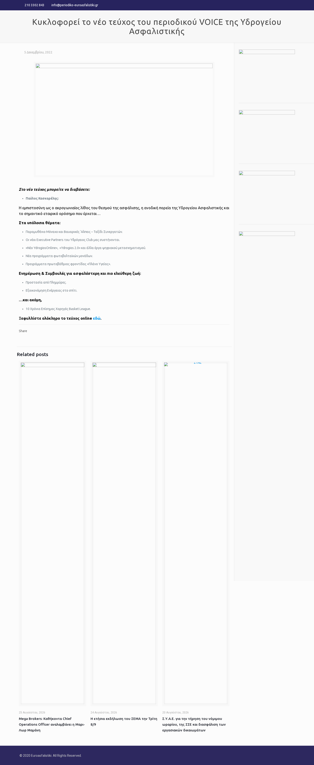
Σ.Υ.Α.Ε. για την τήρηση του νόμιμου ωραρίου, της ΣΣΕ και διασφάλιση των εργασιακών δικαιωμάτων (194, 724)
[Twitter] (285, 5)
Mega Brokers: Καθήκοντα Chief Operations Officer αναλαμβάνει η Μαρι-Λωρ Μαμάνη (52, 724)
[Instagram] (292, 5)
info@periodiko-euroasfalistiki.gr (74, 5)
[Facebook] (279, 5)
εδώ (96, 318)
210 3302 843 (34, 5)
